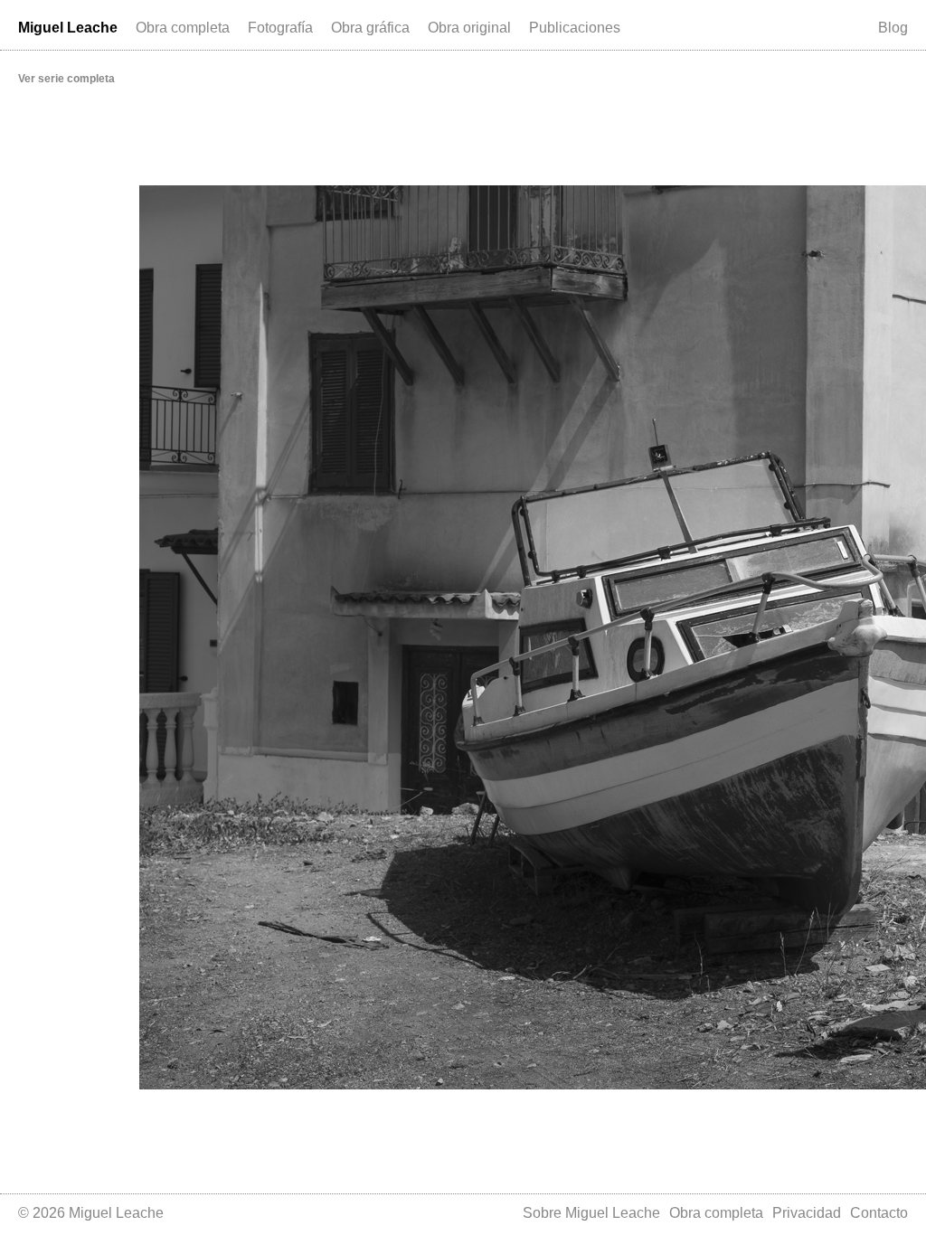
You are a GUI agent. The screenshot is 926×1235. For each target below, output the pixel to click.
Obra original (469, 27)
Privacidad (806, 1213)
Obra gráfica (370, 27)
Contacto (879, 1213)
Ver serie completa (66, 78)
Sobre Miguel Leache (591, 1213)
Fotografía (280, 27)
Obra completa (183, 27)
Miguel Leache (68, 27)
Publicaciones (574, 27)
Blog (893, 27)
